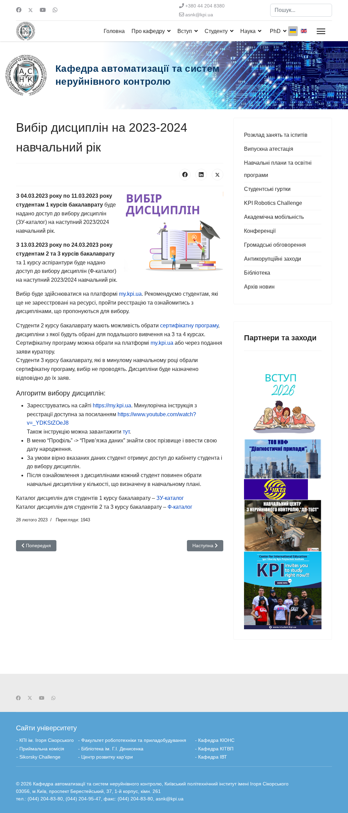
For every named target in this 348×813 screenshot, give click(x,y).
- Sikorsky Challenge (38, 757)
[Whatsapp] (55, 10)
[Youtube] (43, 10)
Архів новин (259, 287)
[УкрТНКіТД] (282, 489)
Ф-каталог (180, 507)
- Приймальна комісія (40, 748)
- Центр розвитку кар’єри (105, 757)
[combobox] (301, 10)
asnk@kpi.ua (199, 14)
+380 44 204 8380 (205, 6)
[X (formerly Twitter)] (217, 174)
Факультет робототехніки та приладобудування (134, 740)
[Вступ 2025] (282, 400)
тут (126, 432)
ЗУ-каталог (170, 498)
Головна (114, 31)
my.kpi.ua (130, 294)
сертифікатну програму (189, 325)
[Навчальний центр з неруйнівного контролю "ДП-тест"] (282, 526)
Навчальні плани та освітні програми (278, 169)
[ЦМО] (282, 590)
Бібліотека (257, 273)
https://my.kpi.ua (112, 405)
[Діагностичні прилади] (282, 459)
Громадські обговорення (275, 245)
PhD (275, 31)
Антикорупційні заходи (272, 259)
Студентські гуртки (267, 189)
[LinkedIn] (201, 174)
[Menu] (321, 31)
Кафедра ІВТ (212, 757)
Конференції (260, 231)
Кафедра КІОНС (216, 740)
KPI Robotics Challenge (273, 203)
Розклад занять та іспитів (276, 135)
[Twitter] (30, 10)
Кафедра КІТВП (215, 748)
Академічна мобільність (274, 217)
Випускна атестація (268, 149)
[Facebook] (18, 10)
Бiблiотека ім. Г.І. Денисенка (112, 748)
